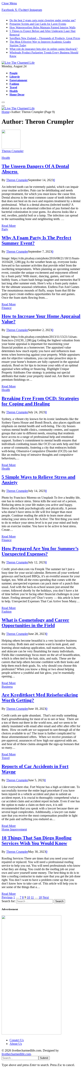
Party (5, 229)
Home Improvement (14, 829)
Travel (13, 87)
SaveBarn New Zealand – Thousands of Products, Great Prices (45, 38)
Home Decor (17, 94)
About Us (16, 1043)
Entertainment (18, 80)
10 (28, 897)
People (14, 73)
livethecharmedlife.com (16, 1054)
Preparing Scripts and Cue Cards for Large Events (38, 23)
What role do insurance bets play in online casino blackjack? (43, 48)
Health (14, 91)
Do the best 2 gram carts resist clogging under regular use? (43, 20)
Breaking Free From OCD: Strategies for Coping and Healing (40, 401)
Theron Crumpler (12, 151)
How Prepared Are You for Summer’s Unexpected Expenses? (40, 551)
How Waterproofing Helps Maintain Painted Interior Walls (42, 27)
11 (32, 897)
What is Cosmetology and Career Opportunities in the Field (35, 622)
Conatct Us (17, 1040)
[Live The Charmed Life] (18, 62)
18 (40, 897)
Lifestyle (15, 76)
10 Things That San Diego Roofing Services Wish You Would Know (36, 840)
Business (7, 686)
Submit (44, 1057)
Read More (9, 225)
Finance (7, 308)
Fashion (14, 83)
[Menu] (3, 102)
